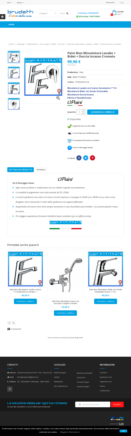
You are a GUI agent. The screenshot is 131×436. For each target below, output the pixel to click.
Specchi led (81, 377)
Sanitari (50, 31)
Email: (11, 377)
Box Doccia (86, 31)
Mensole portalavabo (84, 373)
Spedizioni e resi (106, 377)
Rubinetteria (67, 31)
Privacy (102, 386)
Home (11, 24)
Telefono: (12, 382)
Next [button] (13, 109)
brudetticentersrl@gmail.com (28, 377)
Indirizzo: (12, 373)
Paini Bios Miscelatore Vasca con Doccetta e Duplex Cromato (65, 302)
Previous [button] (13, 52)
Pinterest (92, 157)
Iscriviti (117, 404)
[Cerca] (67, 13)
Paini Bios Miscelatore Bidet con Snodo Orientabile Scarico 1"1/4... (105, 290)
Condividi (78, 157)
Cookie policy (105, 391)
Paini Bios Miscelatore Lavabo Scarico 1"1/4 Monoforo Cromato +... (25, 290)
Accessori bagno (83, 382)
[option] (13, 56)
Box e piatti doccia (61, 386)
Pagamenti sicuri (106, 382)
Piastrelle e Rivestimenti (25, 31)
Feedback (41, 169)
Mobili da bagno (60, 373)
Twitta (85, 157)
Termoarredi (105, 31)
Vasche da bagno (83, 386)
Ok (123, 431)
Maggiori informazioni (70, 432)
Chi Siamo (103, 373)
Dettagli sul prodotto (20, 169)
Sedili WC (16, 37)
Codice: (70, 82)
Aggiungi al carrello (102, 112)
